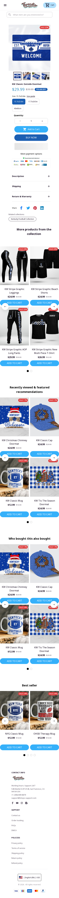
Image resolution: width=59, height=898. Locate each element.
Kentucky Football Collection (22, 219)
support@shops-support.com (23, 798)
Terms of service (18, 848)
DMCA (14, 830)
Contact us (15, 815)
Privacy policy (16, 843)
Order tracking (17, 820)
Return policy (16, 858)
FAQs (13, 825)
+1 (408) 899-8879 (18, 795)
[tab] (28, 371)
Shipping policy (17, 853)
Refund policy (16, 863)
